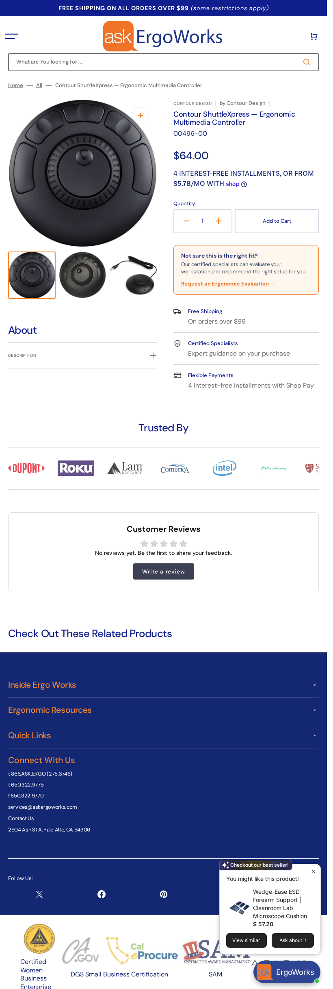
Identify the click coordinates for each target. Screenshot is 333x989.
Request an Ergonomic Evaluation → (228, 283)
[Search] (308, 62)
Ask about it (292, 940)
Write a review (163, 571)
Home (15, 85)
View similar (246, 940)
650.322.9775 (27, 784)
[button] (11, 36)
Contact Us (21, 818)
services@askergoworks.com (42, 807)
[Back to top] (316, 978)
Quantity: (184, 203)
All (39, 85)
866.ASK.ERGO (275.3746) (41, 773)
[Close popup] (313, 871)
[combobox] (163, 62)
